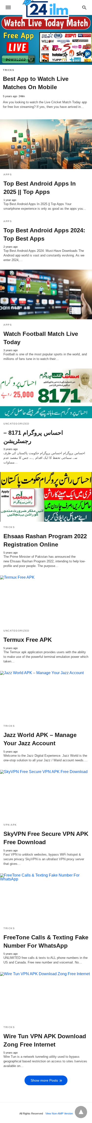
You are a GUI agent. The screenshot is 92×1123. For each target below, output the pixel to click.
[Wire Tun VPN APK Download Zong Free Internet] (46, 997)
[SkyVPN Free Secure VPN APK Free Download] (46, 795)
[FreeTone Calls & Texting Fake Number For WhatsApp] (46, 898)
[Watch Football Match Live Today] (46, 294)
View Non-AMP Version (59, 1113)
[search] (84, 7)
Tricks (8, 70)
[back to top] (81, 1112)
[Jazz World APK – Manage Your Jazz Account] (46, 696)
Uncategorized (16, 423)
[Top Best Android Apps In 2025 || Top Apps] (46, 144)
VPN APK (10, 824)
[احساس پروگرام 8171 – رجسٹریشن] (46, 393)
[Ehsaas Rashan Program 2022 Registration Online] (46, 497)
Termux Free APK (27, 639)
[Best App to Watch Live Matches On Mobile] (46, 40)
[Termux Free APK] (46, 600)
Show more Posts (44, 1080)
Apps (7, 174)
